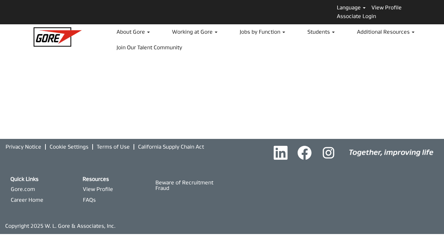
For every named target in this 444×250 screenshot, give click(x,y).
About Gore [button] (131, 32)
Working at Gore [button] (193, 32)
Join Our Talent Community (149, 47)
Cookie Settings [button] (69, 147)
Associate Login (356, 16)
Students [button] (319, 32)
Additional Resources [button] (384, 32)
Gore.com (23, 189)
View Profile (387, 7)
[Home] (391, 152)
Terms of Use (113, 147)
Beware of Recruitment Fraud (184, 185)
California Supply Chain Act (171, 147)
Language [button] (349, 7)
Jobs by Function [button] (261, 32)
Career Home (27, 200)
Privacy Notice (23, 147)
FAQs (89, 200)
